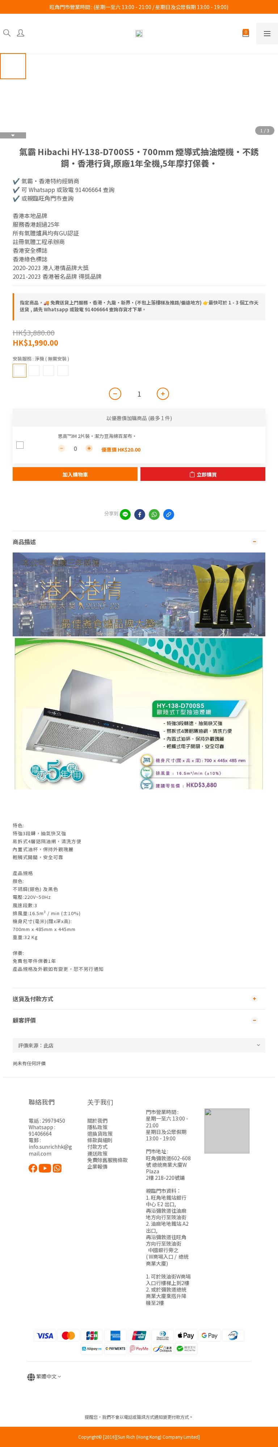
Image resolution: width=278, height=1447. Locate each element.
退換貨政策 (100, 1133)
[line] (125, 514)
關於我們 (97, 1120)
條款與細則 (100, 1140)
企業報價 (97, 1166)
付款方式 (97, 1146)
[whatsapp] (154, 514)
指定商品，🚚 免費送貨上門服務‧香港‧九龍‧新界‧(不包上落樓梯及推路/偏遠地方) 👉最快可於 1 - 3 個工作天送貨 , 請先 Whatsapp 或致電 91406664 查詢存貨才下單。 (139, 306)
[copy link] (168, 514)
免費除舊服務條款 (107, 1160)
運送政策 (97, 1153)
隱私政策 (97, 1127)
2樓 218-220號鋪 (165, 1177)
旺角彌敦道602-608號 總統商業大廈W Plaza (168, 1164)
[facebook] (139, 514)
